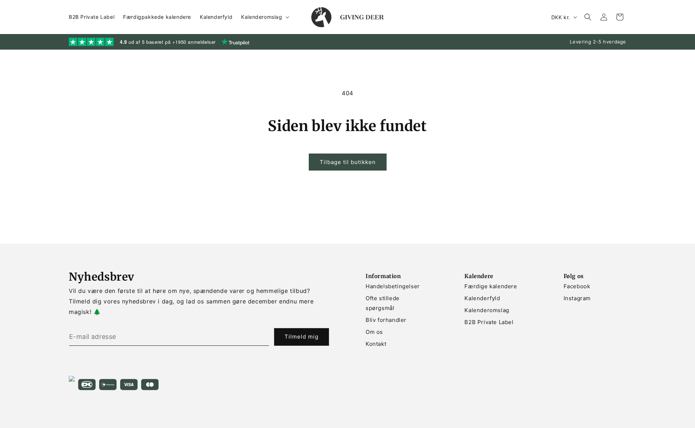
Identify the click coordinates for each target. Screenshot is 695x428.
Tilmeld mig (302, 336)
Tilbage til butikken (348, 162)
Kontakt (376, 343)
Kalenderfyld (482, 298)
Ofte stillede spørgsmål (383, 303)
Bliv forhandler (386, 319)
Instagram (577, 298)
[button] (264, 17)
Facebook (577, 286)
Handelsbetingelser (393, 286)
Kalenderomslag (486, 310)
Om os (374, 331)
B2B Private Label (488, 322)
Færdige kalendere (490, 286)
